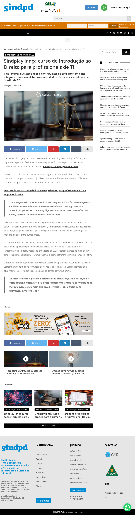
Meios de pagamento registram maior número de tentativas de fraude (115, 106)
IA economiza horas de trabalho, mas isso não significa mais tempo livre (114, 70)
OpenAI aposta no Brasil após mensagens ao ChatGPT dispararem (114, 131)
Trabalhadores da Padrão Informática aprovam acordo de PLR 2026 (115, 97)
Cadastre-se (123, 27)
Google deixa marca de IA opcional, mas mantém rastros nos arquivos (113, 78)
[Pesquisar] (129, 18)
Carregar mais (48, 426)
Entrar (113, 25)
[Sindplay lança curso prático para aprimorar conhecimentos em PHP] (48, 398)
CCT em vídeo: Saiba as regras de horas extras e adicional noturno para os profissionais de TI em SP (115, 88)
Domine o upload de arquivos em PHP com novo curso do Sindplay (78, 415)
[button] (28, 33)
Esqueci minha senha (126, 24)
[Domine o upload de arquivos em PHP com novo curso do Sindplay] (79, 398)
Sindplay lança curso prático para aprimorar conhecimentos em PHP (48, 415)
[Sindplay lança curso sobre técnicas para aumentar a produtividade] (18, 398)
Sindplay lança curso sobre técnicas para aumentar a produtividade (16, 415)
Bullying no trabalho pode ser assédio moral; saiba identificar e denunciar (115, 148)
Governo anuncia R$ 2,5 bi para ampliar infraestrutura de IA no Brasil (114, 114)
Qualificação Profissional (18, 49)
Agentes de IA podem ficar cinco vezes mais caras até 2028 (112, 140)
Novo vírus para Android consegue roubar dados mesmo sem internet (114, 123)
